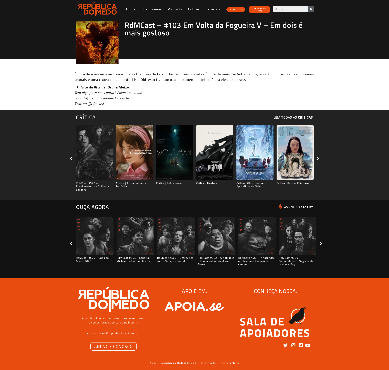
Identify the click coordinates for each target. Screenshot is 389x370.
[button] (71, 158)
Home (130, 9)
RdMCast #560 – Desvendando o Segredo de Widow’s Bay (296, 261)
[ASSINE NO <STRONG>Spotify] (280, 206)
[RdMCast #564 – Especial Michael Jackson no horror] (135, 236)
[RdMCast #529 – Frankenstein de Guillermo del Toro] (94, 152)
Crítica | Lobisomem (169, 183)
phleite (234, 363)
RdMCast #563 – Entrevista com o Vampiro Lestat (175, 259)
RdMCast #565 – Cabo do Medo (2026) (92, 259)
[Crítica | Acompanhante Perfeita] (134, 152)
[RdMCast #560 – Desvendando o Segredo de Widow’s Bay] (297, 236)
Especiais (213, 9)
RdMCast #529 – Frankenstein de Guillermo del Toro (93, 186)
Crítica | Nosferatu (208, 183)
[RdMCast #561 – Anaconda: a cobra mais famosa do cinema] (257, 236)
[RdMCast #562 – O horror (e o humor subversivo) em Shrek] (216, 236)
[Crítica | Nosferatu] (214, 152)
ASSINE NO (298, 207)
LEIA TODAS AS (293, 117)
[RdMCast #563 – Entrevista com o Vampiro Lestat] (176, 236)
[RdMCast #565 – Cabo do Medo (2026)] (95, 236)
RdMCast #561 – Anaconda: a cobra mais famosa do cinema (256, 261)
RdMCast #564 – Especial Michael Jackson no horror (133, 259)
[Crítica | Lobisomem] (174, 152)
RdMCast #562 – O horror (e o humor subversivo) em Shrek (216, 261)
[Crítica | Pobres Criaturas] (295, 152)
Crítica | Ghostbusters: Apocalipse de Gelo (250, 184)
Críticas (194, 9)
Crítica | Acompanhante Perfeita (131, 184)
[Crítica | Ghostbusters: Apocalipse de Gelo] (255, 152)
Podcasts (175, 9)
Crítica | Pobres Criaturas (293, 183)
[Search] (311, 9)
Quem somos (151, 9)
